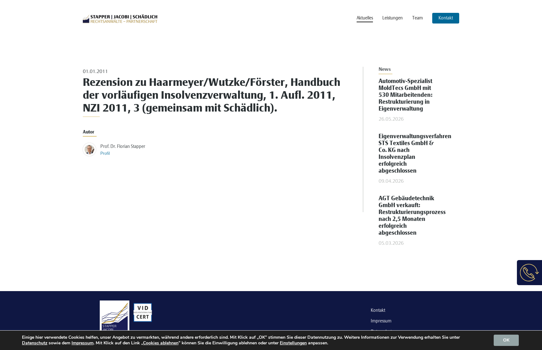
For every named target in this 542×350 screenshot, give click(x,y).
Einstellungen (293, 343)
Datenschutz (34, 343)
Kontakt (378, 310)
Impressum (381, 321)
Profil (105, 154)
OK (506, 340)
